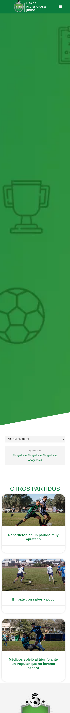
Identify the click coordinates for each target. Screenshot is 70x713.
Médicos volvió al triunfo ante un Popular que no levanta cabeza (33, 663)
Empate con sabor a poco (33, 599)
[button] (60, 6)
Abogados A (20, 455)
